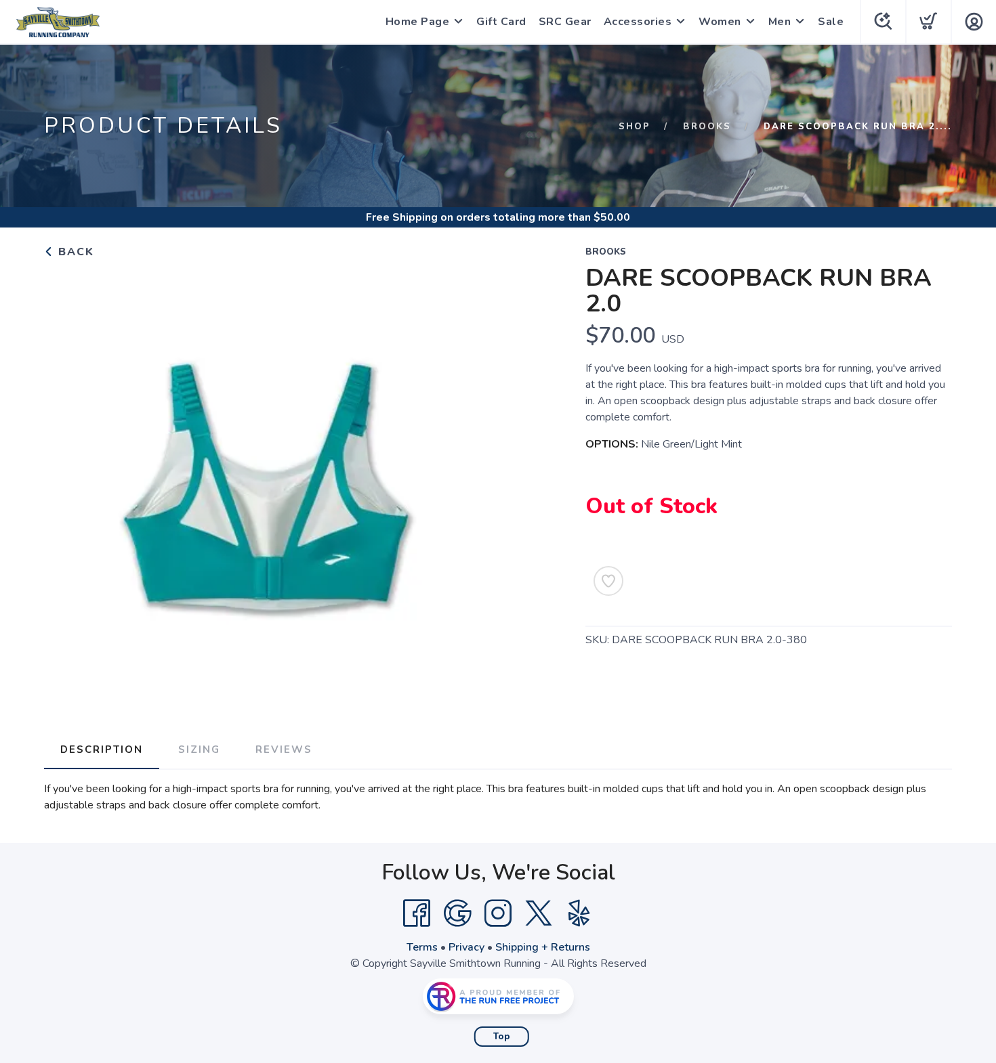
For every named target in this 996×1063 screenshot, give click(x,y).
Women (720, 21)
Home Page (418, 21)
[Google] (457, 913)
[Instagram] (498, 913)
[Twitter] (538, 913)
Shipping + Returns (542, 947)
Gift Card (501, 21)
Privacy (466, 947)
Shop (634, 127)
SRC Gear (565, 21)
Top (501, 1037)
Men (779, 21)
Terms (422, 947)
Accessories (638, 21)
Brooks (707, 127)
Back (74, 251)
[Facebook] (416, 913)
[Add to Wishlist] (608, 581)
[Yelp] (579, 913)
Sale (831, 21)
